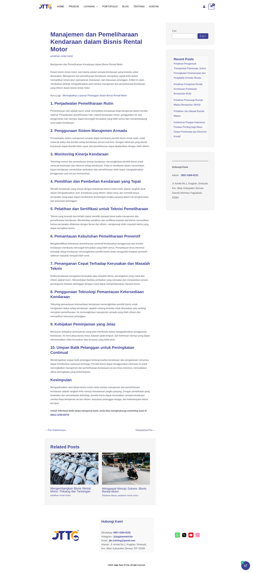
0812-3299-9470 (59, 415)
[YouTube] (190, 535)
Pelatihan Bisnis (109, 495)
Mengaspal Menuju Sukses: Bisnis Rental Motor (124, 490)
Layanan (89, 6)
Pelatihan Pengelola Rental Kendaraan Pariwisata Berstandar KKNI (188, 89)
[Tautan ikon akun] (204, 6)
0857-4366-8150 (122, 532)
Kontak (154, 6)
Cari (174, 31)
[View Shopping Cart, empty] (211, 6)
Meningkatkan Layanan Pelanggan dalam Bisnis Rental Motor (95, 95)
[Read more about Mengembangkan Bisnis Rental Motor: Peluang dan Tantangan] (74, 469)
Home (60, 6)
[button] (96, 6)
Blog (125, 6)
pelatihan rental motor (61, 56)
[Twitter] (184, 535)
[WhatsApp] (177, 535)
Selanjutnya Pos (145, 430)
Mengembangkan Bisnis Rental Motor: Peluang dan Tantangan (70, 490)
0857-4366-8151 (189, 175)
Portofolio (110, 6)
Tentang (139, 6)
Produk (74, 6)
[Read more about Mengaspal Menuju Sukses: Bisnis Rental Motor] (126, 469)
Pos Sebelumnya (55, 430)
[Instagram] (197, 535)
